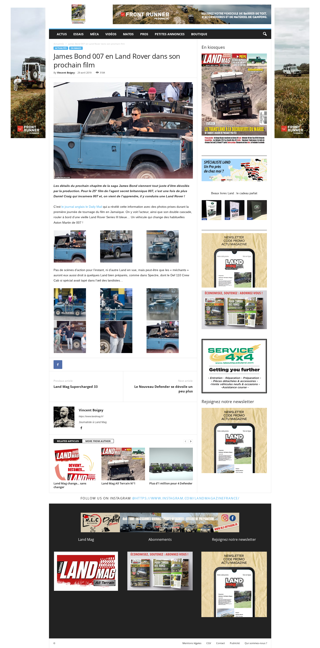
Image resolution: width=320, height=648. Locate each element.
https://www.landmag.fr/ (91, 416)
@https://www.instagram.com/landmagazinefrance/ (185, 498)
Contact (220, 643)
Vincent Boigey (66, 72)
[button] (264, 34)
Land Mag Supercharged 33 (76, 386)
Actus (62, 34)
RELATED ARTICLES (68, 441)
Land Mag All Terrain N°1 (118, 483)
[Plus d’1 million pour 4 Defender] (171, 464)
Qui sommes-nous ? (256, 643)
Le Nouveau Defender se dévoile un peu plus (163, 388)
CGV (208, 643)
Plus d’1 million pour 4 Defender (170, 483)
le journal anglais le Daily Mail (81, 206)
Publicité (235, 643)
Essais (78, 34)
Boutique (199, 34)
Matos (128, 34)
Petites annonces (170, 34)
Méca (94, 34)
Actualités (59, 43)
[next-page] (191, 441)
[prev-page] (185, 441)
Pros (144, 34)
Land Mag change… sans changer (70, 485)
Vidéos (110, 34)
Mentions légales (191, 643)
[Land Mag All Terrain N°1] (123, 464)
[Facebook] (58, 364)
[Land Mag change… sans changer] (75, 464)
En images (76, 48)
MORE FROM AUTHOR (98, 441)
